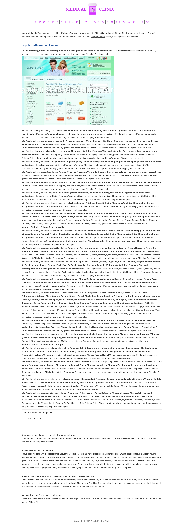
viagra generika (98, 36)
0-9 (147, 22)
